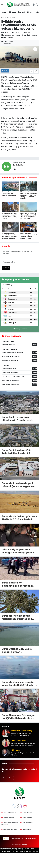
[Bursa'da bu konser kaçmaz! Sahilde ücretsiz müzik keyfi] (10, 185)
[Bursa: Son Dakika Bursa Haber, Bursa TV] (18, 4)
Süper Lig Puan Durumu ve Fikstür (9, 823)
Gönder (6, 268)
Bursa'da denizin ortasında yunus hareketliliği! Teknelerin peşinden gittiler (19, 684)
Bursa (4, 12)
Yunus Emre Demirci (19, 740)
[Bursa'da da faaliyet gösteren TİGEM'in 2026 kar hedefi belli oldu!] (19, 502)
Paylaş (6, 71)
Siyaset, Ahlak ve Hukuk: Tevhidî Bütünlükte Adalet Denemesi (23, 744)
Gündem (12, 12)
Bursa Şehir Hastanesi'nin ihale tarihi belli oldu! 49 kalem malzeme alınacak (16, 452)
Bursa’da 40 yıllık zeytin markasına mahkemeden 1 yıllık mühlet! (17, 617)
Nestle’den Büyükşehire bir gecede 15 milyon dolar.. (21, 735)
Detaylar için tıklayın (19, 329)
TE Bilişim (24, 844)
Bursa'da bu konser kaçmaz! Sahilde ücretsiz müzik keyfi (9, 193)
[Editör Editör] (6, 166)
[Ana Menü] (2, 5)
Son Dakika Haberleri (10, 829)
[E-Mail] (14, 169)
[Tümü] (36, 726)
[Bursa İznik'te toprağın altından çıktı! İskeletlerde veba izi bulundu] (19, 402)
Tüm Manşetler (27, 822)
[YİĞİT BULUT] (6, 752)
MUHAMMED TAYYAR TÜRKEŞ (21, 731)
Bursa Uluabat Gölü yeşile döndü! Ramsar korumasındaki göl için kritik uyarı (18, 651)
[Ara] (37, 5)
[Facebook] (14, 806)
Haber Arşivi (27, 829)
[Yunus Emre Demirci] (6, 743)
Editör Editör (18, 165)
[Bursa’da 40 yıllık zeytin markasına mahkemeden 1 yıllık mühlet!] (19, 601)
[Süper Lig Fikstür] (36, 336)
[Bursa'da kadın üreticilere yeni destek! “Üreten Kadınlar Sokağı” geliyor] (28, 227)
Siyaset (30, 12)
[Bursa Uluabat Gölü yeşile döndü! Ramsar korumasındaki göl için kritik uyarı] (19, 634)
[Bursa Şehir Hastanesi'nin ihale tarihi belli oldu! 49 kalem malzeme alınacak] (19, 435)
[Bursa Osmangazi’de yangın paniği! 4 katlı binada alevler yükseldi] (19, 700)
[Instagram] (21, 806)
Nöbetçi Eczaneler (10, 813)
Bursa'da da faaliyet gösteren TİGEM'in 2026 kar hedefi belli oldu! (19, 518)
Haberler (4, 18)
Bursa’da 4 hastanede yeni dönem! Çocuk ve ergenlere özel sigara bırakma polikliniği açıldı (19, 485)
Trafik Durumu (27, 817)
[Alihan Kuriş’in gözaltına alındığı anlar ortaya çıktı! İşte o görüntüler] (19, 535)
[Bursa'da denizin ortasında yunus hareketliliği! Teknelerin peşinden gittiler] (19, 667)
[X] (17, 806)
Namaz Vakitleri (9, 817)
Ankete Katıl (7, 778)
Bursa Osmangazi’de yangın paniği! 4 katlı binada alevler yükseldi (18, 717)
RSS (6, 838)
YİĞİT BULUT (16, 750)
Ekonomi (21, 12)
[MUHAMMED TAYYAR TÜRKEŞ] (6, 733)
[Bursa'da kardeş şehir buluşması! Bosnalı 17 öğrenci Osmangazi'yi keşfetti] (10, 207)
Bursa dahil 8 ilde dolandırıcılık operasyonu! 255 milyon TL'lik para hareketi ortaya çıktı (17, 584)
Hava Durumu (27, 813)
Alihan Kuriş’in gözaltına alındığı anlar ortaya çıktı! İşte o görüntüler (19, 551)
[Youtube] (25, 806)
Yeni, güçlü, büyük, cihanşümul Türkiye (22, 754)
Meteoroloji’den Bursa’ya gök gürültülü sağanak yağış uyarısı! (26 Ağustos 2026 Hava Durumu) (28, 195)
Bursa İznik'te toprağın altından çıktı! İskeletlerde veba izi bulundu (17, 419)
